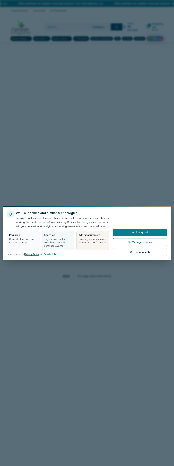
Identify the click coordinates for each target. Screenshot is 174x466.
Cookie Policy (51, 254)
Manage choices (142, 242)
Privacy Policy (32, 254)
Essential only (142, 252)
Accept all (142, 232)
